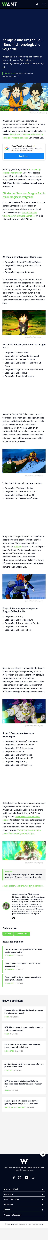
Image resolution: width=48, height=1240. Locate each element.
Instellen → (24, 156)
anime (8, 934)
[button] (41, 1189)
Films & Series (8, 73)
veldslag (18, 546)
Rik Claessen (19, 73)
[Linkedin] (13, 918)
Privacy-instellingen (12, 1215)
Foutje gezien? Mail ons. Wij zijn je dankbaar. (23, 886)
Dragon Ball (22, 934)
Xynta (41, 1224)
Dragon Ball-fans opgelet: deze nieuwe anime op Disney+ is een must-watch (23, 875)
